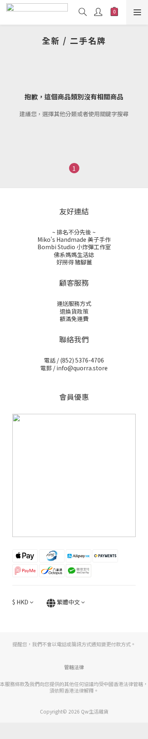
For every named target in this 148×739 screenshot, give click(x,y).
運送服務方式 (74, 303)
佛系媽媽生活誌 (74, 254)
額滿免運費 (74, 318)
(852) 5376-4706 (82, 360)
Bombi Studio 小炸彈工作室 (74, 247)
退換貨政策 (74, 311)
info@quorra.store (82, 368)
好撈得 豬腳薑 (74, 262)
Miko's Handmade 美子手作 (74, 239)
